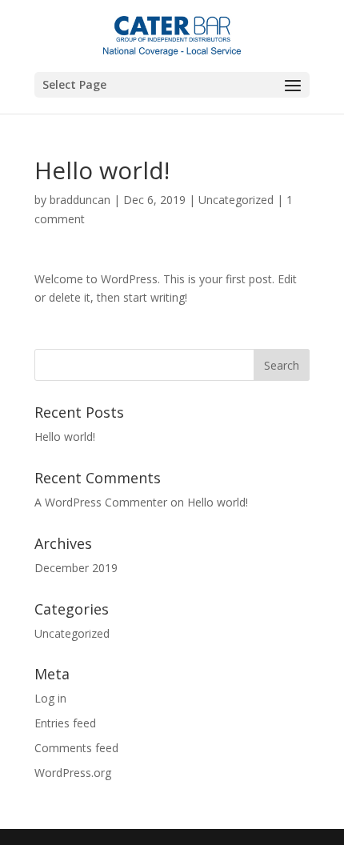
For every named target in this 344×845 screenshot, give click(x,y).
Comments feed (76, 747)
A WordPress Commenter (100, 502)
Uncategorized (236, 199)
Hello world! (64, 436)
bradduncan (80, 199)
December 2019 (76, 567)
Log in (50, 698)
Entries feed (65, 723)
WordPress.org (72, 772)
